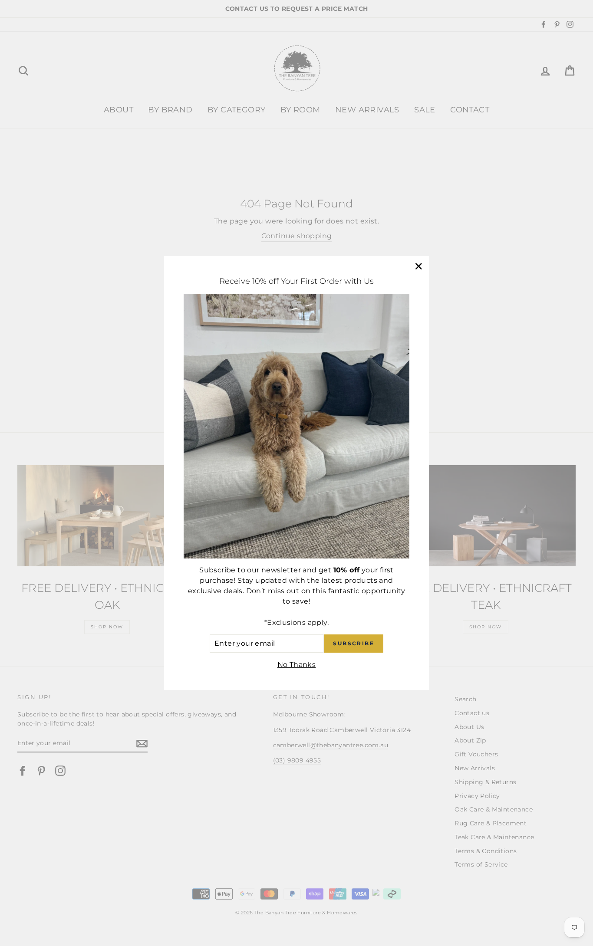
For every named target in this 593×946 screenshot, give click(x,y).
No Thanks (296, 664)
